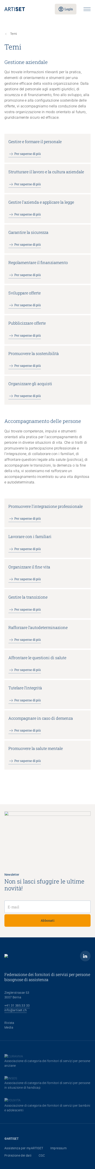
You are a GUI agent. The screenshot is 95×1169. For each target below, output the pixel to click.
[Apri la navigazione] (87, 9)
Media (8, 1027)
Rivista (9, 1023)
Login (69, 9)
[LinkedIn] (85, 956)
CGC (42, 1155)
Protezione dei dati (18, 1155)
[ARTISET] (26, 9)
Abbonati (47, 920)
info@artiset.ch (15, 1010)
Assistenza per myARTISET (23, 1148)
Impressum (58, 1148)
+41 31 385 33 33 (17, 1005)
